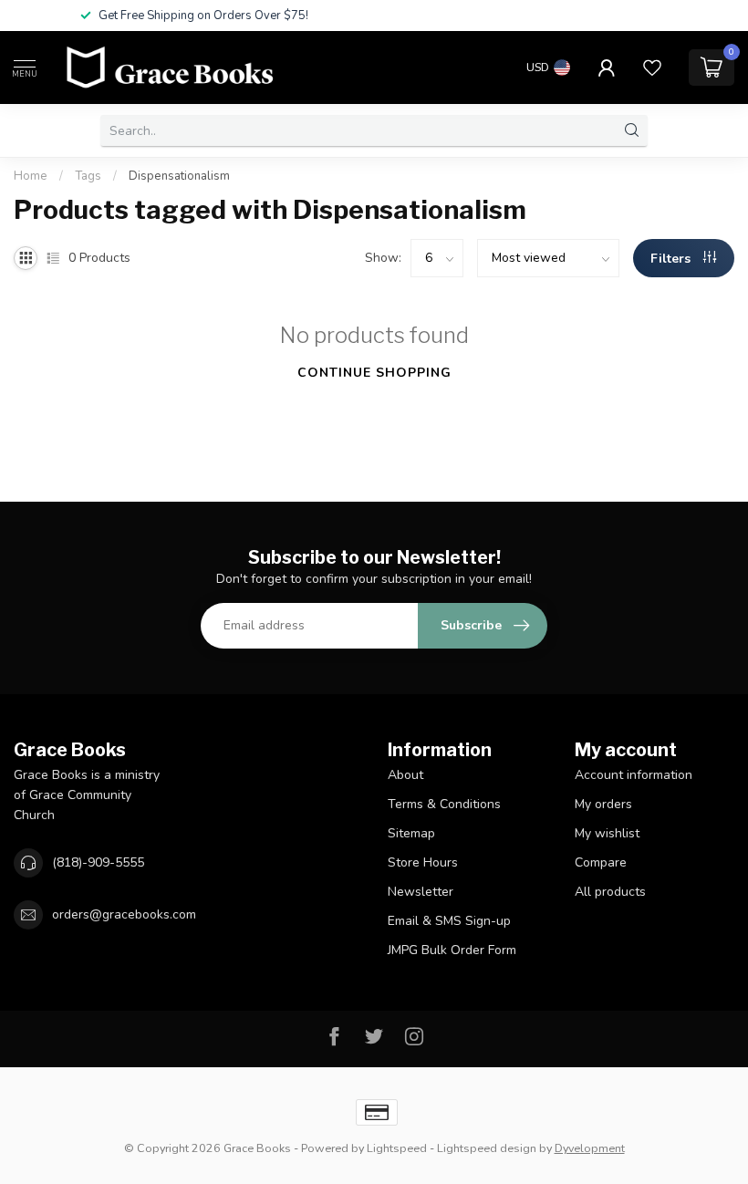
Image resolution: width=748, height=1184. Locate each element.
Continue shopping (374, 372)
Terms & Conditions (444, 804)
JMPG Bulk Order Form (452, 950)
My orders (603, 804)
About (405, 775)
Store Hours (423, 862)
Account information (633, 775)
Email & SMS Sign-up (449, 921)
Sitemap (411, 833)
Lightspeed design (486, 1148)
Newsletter (420, 891)
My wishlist (607, 833)
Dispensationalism (179, 176)
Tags (88, 176)
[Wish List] (652, 67)
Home (30, 176)
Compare (601, 862)
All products (610, 891)
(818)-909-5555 (98, 862)
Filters (672, 258)
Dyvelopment (590, 1148)
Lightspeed (397, 1148)
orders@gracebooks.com (124, 914)
